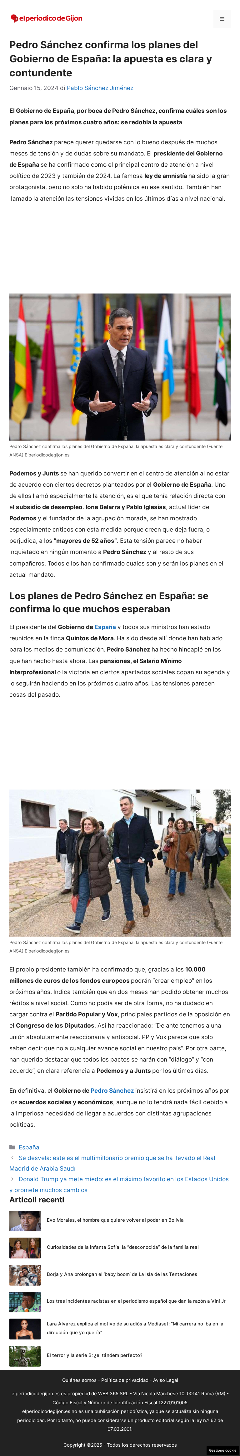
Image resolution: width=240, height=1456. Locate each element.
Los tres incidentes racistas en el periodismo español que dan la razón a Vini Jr (136, 1301)
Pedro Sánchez (112, 1090)
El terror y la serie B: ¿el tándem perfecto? (94, 1355)
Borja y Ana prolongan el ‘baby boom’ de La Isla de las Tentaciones (122, 1274)
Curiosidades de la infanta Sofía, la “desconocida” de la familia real (123, 1247)
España (105, 627)
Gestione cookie (223, 1450)
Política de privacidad (124, 1380)
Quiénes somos (79, 1380)
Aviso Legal (165, 1380)
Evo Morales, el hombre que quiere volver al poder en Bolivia (115, 1220)
